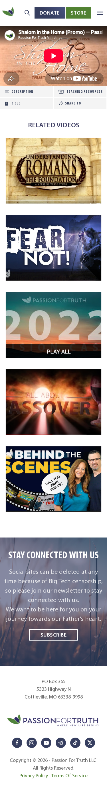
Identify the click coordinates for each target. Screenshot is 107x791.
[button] (100, 12)
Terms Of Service (69, 775)
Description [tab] (22, 91)
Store (78, 12)
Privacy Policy (33, 775)
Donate (50, 12)
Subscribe (54, 634)
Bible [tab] (16, 103)
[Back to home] (8, 13)
